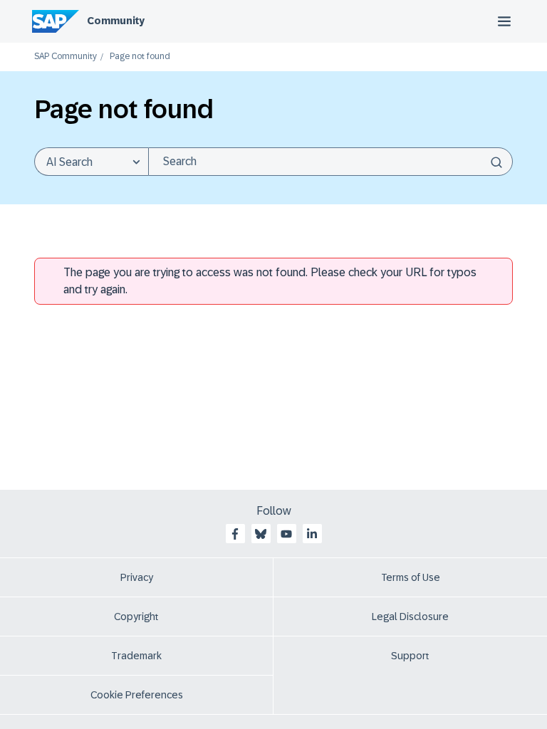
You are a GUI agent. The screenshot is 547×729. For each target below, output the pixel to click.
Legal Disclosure (410, 616)
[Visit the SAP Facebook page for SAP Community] (235, 534)
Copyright (136, 616)
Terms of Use (410, 577)
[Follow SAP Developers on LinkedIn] (312, 534)
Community (116, 20)
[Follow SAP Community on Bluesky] (260, 534)
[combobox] (330, 161)
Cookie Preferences (136, 695)
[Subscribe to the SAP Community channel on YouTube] (286, 534)
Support (410, 655)
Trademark (136, 655)
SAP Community (65, 56)
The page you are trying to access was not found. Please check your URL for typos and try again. (269, 280)
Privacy (136, 577)
